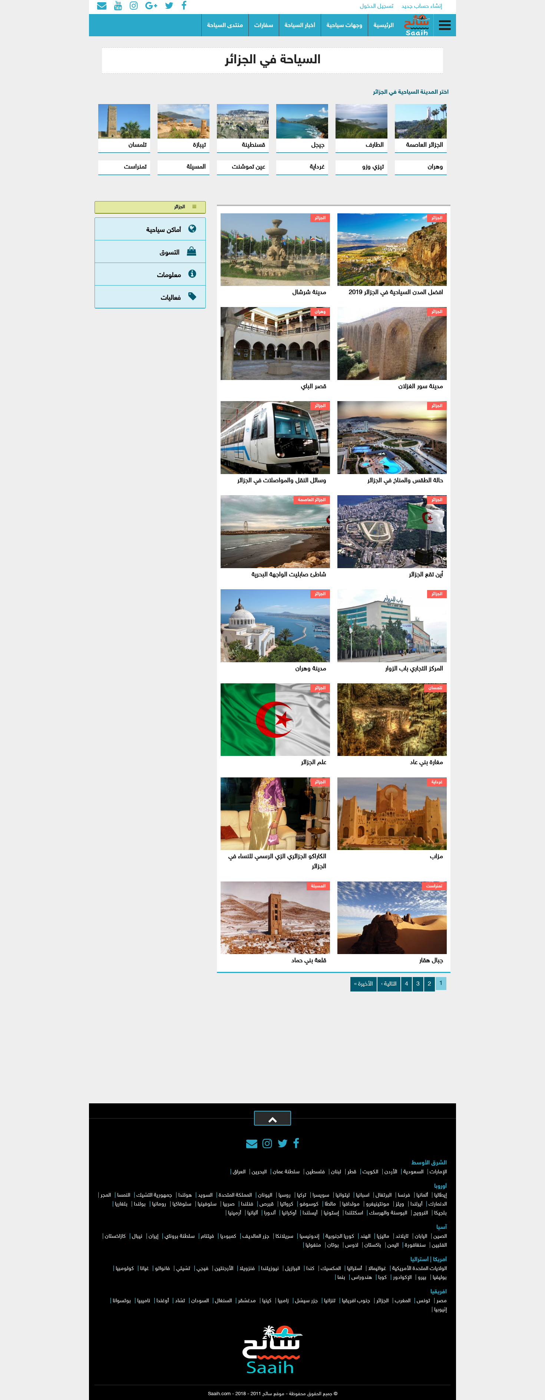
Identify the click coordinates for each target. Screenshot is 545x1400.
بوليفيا (440, 1277)
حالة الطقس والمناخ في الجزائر (405, 480)
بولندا (140, 1204)
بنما (341, 1277)
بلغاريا (121, 1204)
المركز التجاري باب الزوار (414, 669)
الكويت (370, 1172)
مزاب (436, 856)
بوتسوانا (122, 1301)
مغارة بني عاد (426, 762)
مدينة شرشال (309, 292)
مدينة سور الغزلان (421, 386)
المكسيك (331, 1269)
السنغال (223, 1301)
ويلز (400, 1204)
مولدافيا (351, 1204)
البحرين (259, 1172)
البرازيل (292, 1269)
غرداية (317, 167)
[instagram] (267, 1145)
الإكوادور (402, 1277)
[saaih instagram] (133, 6)
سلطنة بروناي (180, 1236)
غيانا (144, 1269)
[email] (102, 6)
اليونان (265, 1195)
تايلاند (402, 1236)
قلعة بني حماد (308, 960)
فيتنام (207, 1236)
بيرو (422, 1277)
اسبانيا (362, 1195)
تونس (423, 1301)
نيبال (137, 1236)
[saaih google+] (151, 6)
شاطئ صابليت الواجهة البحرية (289, 575)
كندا (310, 1269)
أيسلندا (310, 1213)
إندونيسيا (309, 1236)
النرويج (420, 1213)
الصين (440, 1236)
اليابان (421, 1236)
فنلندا (247, 1204)
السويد (205, 1195)
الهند (365, 1236)
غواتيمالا (377, 1269)
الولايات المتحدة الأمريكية (419, 1269)
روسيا (284, 1195)
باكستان (372, 1245)
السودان (200, 1301)
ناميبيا (143, 1301)
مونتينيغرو (377, 1204)
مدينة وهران (310, 669)
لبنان (336, 1172)
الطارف (375, 145)
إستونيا (331, 1213)
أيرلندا (416, 1204)
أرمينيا (234, 1213)
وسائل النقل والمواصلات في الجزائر (281, 480)
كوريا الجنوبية (340, 1236)
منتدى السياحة (225, 25)
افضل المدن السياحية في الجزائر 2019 (396, 292)
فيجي (202, 1269)
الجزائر (437, 218)
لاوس (351, 1245)
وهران (435, 167)
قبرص (267, 1204)
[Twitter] (282, 1145)
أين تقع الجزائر (426, 575)
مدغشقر (247, 1301)
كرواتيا (286, 1204)
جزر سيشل (306, 1301)
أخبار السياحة (300, 25)
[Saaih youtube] (118, 6)
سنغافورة (415, 1245)
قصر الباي (313, 386)
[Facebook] (296, 1145)
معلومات (169, 275)
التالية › (389, 984)
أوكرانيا (289, 1213)
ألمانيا (422, 1195)
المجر (105, 1195)
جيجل (317, 145)
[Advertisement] (272, 1048)
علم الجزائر (313, 762)
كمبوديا (228, 1236)
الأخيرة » (363, 984)
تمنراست (135, 167)
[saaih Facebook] (184, 6)
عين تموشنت (248, 167)
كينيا (266, 1301)
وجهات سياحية (344, 25)
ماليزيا (383, 1236)
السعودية (413, 1172)
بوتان (333, 1245)
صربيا (229, 1204)
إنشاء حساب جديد (422, 6)
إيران (153, 1236)
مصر (441, 1301)
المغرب (402, 1301)
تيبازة (199, 145)
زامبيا (283, 1301)
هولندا (185, 1195)
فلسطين (315, 1172)
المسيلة (196, 167)
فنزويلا (247, 1269)
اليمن (393, 1245)
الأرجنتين (224, 1269)
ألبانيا (252, 1213)
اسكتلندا (354, 1213)
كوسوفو (309, 1204)
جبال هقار (431, 960)
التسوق (169, 253)
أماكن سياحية (163, 230)
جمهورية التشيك (154, 1195)
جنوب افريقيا (356, 1301)
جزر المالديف (255, 1236)
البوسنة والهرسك (388, 1213)
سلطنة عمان (286, 1172)
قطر (351, 1172)
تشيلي (183, 1269)
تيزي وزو (373, 167)
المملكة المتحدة (235, 1195)
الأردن (390, 1172)
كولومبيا (125, 1269)
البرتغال (384, 1195)
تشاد (180, 1301)
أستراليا (354, 1269)
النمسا (123, 1195)
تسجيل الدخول (376, 6)
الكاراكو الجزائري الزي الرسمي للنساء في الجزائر (277, 861)
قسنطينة (253, 145)
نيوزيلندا (270, 1269)
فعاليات (171, 298)
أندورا (269, 1213)
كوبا (382, 1277)
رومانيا (159, 1204)
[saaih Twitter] (169, 6)
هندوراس (361, 1277)
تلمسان (137, 145)
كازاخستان (115, 1236)
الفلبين (439, 1245)
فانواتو (162, 1269)
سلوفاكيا (181, 1204)
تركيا (301, 1195)
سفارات (263, 25)
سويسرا (321, 1195)
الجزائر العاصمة (424, 145)
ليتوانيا (343, 1195)
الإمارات (438, 1172)
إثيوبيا (440, 1310)
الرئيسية (384, 25)
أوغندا (162, 1301)
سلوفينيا (207, 1204)
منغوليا (313, 1245)
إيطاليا (440, 1195)
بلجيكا (440, 1213)
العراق (239, 1172)
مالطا (330, 1204)
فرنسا (404, 1195)
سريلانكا (284, 1236)
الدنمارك (438, 1204)
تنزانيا (330, 1301)
